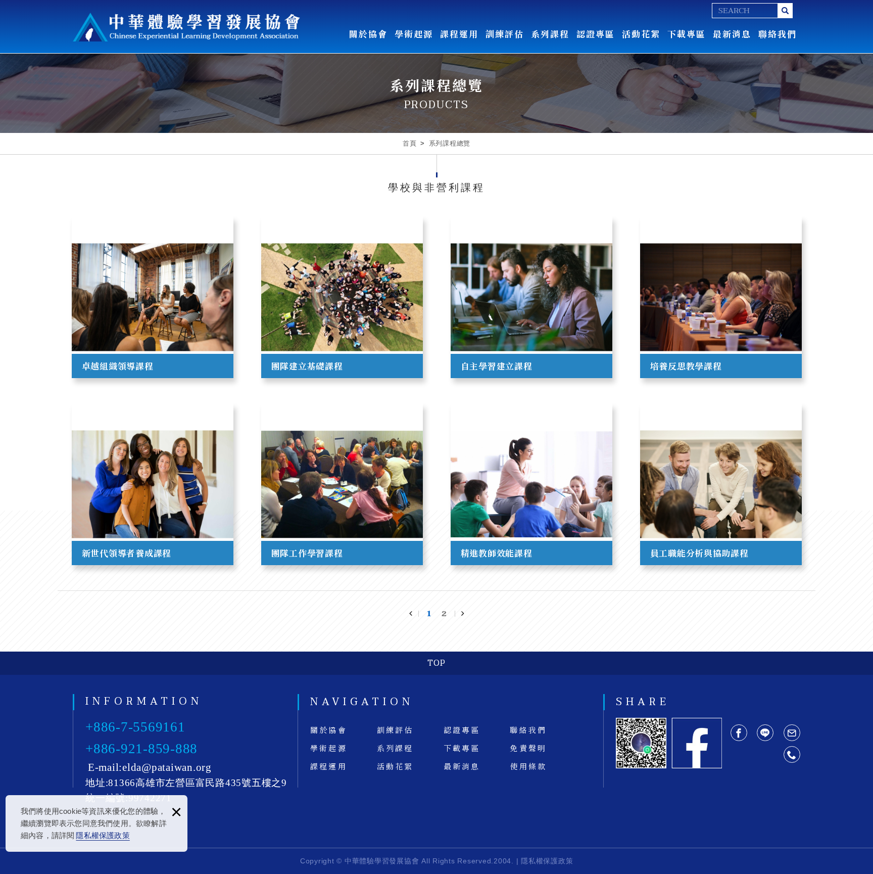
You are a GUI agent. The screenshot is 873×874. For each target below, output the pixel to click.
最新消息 (732, 33)
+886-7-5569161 (135, 726)
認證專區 (595, 33)
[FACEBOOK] (739, 732)
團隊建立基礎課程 (342, 297)
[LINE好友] (765, 732)
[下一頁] (459, 613)
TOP (436, 663)
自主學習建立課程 (531, 297)
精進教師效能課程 (531, 484)
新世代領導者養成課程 (152, 484)
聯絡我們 (777, 33)
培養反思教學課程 (721, 297)
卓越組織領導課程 (152, 297)
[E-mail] (792, 732)
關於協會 (368, 33)
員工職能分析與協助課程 (721, 484)
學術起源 (414, 33)
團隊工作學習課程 (342, 484)
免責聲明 (528, 748)
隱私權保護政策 (102, 835)
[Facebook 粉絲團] (696, 743)
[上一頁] (413, 613)
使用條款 (528, 766)
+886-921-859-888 (141, 748)
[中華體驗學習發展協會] (186, 26)
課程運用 (459, 33)
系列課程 (550, 33)
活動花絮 (641, 33)
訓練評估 (505, 33)
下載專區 (686, 33)
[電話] (792, 754)
